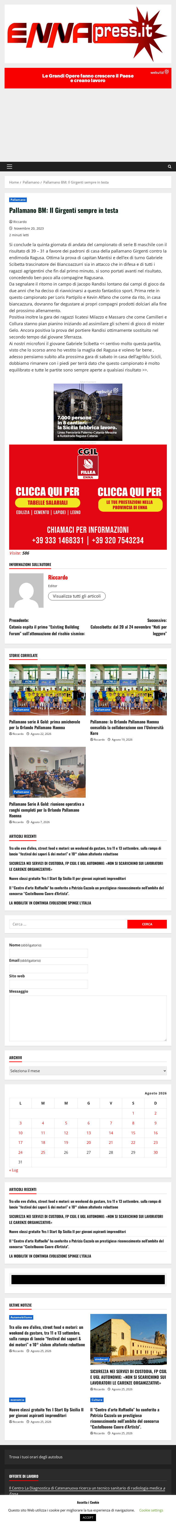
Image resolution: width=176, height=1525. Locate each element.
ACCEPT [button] (88, 1517)
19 (66, 1142)
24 (20, 1152)
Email (25, 960)
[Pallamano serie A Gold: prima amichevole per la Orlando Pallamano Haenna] (47, 689)
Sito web (17, 975)
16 (156, 1132)
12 (66, 1132)
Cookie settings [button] (151, 1510)
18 (43, 1142)
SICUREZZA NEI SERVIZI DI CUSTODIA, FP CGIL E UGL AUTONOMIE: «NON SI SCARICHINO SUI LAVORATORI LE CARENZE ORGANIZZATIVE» (128, 1377)
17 (20, 1142)
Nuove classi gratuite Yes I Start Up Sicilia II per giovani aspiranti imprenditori (67, 878)
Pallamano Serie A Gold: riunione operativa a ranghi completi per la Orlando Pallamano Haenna (46, 809)
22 (133, 1142)
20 (89, 1142)
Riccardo (20, 222)
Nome (25, 945)
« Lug (13, 1170)
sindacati (101, 1359)
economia (17, 1400)
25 (43, 1152)
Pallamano (18, 200)
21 (111, 1142)
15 (133, 1132)
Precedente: (47, 626)
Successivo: (129, 626)
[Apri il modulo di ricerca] (169, 166)
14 (111, 1132)
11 (43, 1132)
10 (20, 1132)
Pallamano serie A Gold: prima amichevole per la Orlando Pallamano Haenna (44, 724)
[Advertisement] (88, 123)
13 (89, 1132)
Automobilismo (21, 1317)
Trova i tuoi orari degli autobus (36, 1456)
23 (156, 1142)
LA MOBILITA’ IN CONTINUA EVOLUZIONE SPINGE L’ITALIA (50, 903)
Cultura (97, 1400)
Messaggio (18, 991)
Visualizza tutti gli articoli (77, 596)
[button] (9, 166)
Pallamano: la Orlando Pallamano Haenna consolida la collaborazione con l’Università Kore (126, 727)
